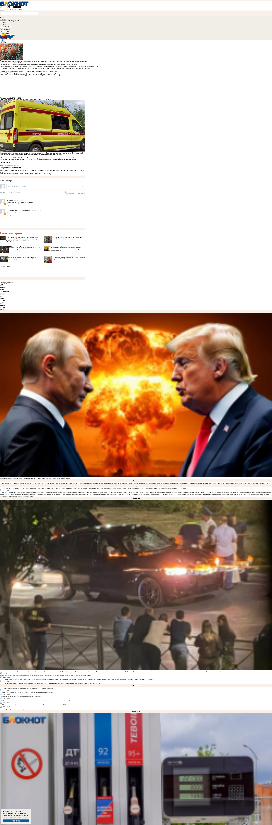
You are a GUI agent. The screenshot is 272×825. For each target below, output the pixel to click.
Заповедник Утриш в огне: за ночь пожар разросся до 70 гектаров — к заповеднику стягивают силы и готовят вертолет (33, 709)
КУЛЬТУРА (3, 19)
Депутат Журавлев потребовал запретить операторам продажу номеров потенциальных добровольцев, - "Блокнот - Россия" (190, 483)
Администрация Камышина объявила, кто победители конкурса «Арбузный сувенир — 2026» (91, 494)
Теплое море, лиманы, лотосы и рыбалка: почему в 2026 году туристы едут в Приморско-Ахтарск (28, 692)
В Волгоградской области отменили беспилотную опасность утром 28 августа (43, 494)
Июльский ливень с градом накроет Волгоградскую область (19, 174)
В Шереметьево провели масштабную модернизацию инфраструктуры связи (23, 488)
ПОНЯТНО (16, 821)
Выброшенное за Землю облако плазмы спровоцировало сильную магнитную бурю (247, 483)
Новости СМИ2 (5, 267)
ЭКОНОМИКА (4, 32)
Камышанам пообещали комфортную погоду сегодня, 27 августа (83, 683)
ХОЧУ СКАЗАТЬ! (5, 30)
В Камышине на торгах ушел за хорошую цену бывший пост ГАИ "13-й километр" (24, 483)
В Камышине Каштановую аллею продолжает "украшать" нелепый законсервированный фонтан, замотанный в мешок (38, 170)
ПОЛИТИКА (4, 24)
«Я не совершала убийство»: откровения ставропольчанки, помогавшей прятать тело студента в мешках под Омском (33, 683)
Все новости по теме (6, 63)
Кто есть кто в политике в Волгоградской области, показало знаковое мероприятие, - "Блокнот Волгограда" (146, 494)
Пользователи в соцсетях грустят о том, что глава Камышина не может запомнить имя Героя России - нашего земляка (38, 64)
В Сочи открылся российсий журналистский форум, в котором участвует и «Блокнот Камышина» (28, 688)
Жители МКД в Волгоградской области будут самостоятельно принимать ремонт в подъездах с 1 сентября (93, 492)
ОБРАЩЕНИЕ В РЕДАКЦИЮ (9, 21)
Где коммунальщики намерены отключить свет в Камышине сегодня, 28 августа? (235, 492)
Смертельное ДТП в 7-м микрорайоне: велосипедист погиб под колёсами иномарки (24, 671)
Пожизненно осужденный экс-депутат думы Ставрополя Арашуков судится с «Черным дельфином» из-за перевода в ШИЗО (35, 704)
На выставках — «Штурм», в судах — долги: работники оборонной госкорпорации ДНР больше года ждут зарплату (32, 492)
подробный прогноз (6, 284)
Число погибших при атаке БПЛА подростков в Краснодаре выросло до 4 (22, 696)
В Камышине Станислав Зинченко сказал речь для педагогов (63, 483)
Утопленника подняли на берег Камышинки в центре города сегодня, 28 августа (165, 488)
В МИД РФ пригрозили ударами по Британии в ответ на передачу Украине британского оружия (118, 671)
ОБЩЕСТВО (4, 23)
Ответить (9, 205)
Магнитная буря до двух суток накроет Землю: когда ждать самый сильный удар (70, 671)
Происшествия (4, 98)
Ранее (18, 192)
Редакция (3, 42)
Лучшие (10, 192)
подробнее (16, 284)
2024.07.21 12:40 (36, 210)
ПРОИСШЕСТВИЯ (6, 26)
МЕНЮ (2, 17)
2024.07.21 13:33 (18, 200)
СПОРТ (2, 28)
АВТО (11, 37)
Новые (2, 192)
